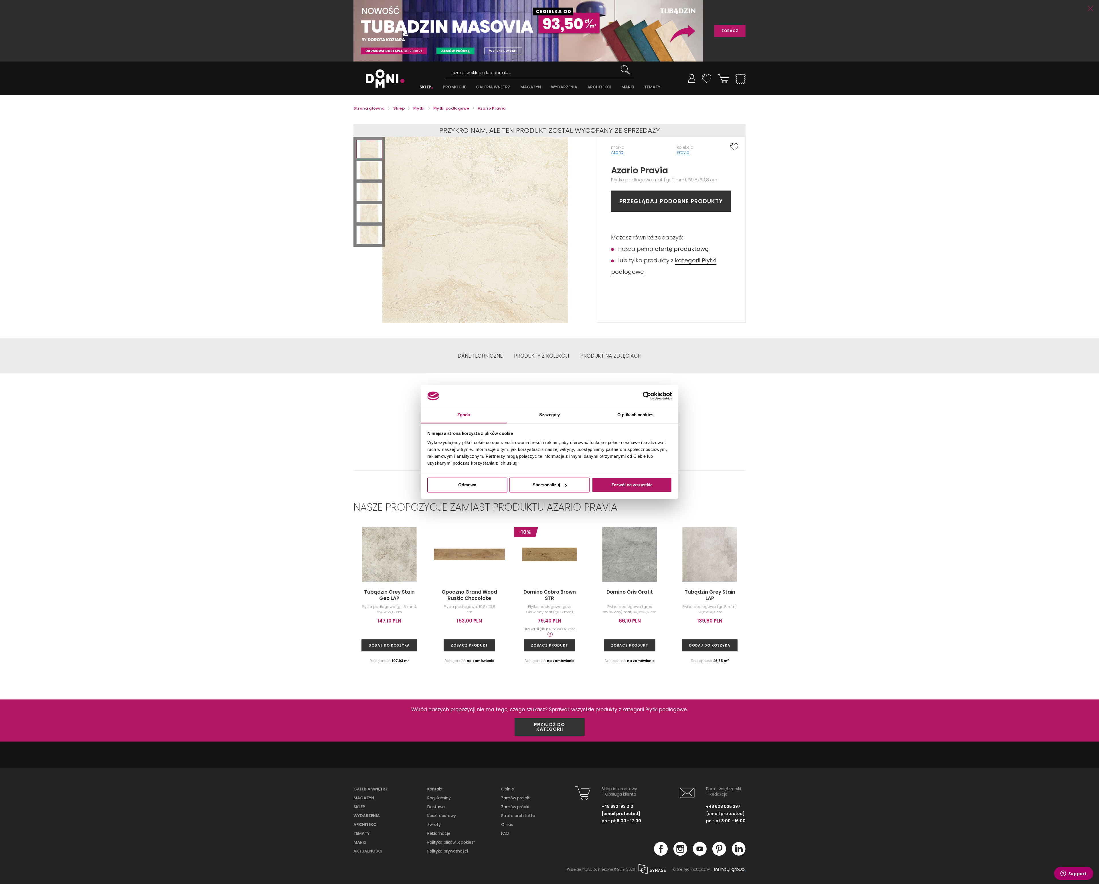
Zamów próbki (515, 807)
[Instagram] (680, 854)
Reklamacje (438, 833)
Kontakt (435, 789)
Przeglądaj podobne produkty (671, 201)
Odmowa (467, 485)
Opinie (507, 789)
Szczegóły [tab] (549, 414)
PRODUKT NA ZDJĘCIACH (610, 356)
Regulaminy (439, 798)
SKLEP (425, 87)
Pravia (683, 152)
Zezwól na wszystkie (632, 485)
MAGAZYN (530, 87)
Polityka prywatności (447, 851)
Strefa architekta (518, 815)
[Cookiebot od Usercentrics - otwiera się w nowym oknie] (647, 396)
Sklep (359, 807)
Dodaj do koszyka (389, 645)
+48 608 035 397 (723, 806)
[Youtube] (700, 854)
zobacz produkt (469, 645)
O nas (507, 824)
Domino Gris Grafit (629, 591)
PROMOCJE (454, 87)
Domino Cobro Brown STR (549, 595)
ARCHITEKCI (599, 87)
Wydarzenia (366, 815)
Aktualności (367, 851)
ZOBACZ (730, 30)
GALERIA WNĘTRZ (493, 87)
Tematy (361, 833)
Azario (617, 152)
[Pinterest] (719, 854)
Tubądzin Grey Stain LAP (710, 595)
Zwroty (434, 824)
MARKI (627, 87)
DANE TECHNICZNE (480, 356)
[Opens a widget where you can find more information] (1073, 874)
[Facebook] (661, 854)
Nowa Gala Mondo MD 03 (790, 595)
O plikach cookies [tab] (635, 414)
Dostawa (436, 807)
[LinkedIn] (739, 854)
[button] (369, 149)
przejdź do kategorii (549, 726)
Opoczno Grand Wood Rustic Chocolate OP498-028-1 (469, 598)
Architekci (365, 824)
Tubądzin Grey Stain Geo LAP (389, 595)
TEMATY (652, 87)
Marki (359, 842)
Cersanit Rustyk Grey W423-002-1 (870, 595)
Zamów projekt (516, 798)
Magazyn (363, 798)
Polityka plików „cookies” (451, 842)
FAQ (505, 833)
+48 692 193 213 (617, 806)
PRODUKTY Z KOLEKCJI (541, 356)
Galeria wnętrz (370, 789)
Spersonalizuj (546, 485)
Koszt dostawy (441, 815)
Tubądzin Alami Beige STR (950, 595)
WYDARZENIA (564, 87)
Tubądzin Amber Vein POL (1030, 595)
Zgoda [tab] (463, 414)
